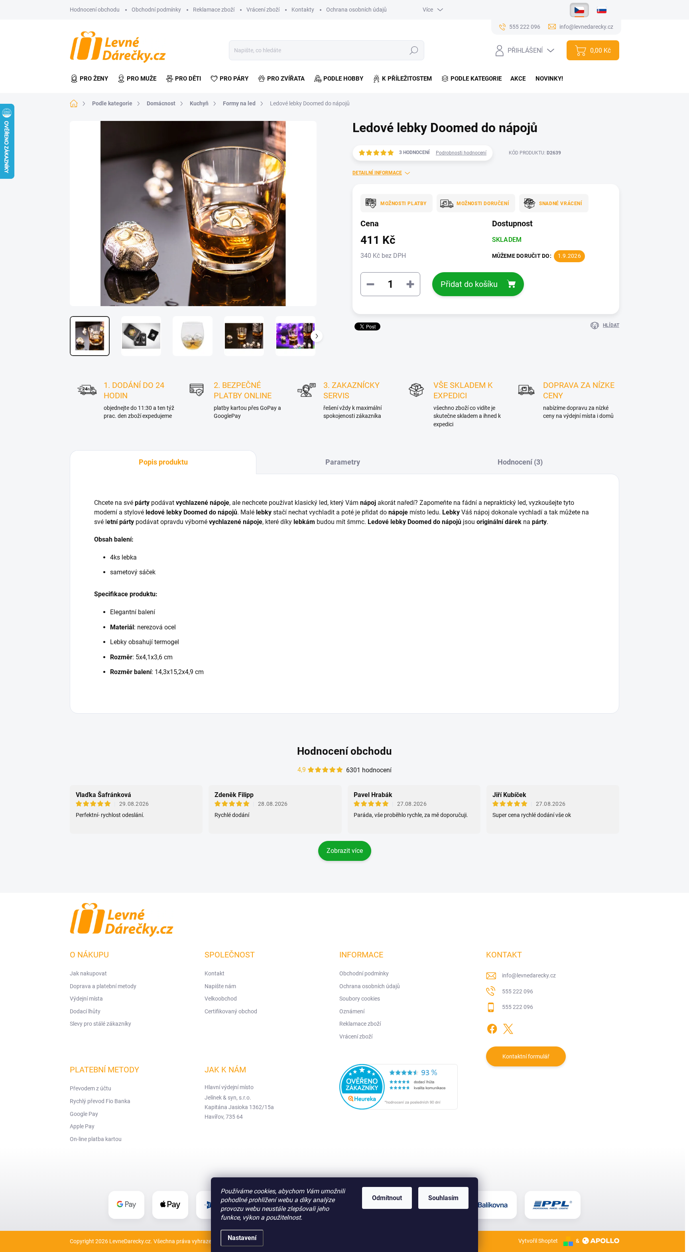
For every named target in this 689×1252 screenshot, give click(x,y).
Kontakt (214, 973)
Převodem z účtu (90, 1088)
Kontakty (302, 9)
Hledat (414, 50)
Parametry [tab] (342, 462)
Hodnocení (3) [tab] (520, 462)
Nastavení (242, 1238)
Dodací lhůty (85, 1011)
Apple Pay (82, 1126)
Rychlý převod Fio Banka (100, 1101)
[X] (508, 1027)
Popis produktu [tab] (163, 462)
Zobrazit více (345, 850)
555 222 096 (517, 991)
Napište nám (220, 986)
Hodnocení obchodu (95, 9)
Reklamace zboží (213, 9)
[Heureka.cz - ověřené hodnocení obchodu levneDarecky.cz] (398, 1087)
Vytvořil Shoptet (538, 1241)
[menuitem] (91, 79)
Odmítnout (387, 1198)
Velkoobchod (221, 998)
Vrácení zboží (263, 9)
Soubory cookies (359, 998)
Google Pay (84, 1114)
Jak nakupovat (88, 973)
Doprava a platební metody (103, 986)
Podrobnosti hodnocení (461, 153)
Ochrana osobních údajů (356, 9)
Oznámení (351, 1011)
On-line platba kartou (96, 1139)
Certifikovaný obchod (231, 1011)
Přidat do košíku (469, 284)
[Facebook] (492, 1027)
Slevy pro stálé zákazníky (100, 1024)
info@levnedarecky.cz (529, 975)
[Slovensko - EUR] (601, 10)
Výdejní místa (86, 998)
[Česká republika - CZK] (579, 10)
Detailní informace (377, 173)
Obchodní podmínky (156, 9)
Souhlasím (443, 1198)
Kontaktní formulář (525, 1056)
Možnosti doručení (483, 203)
